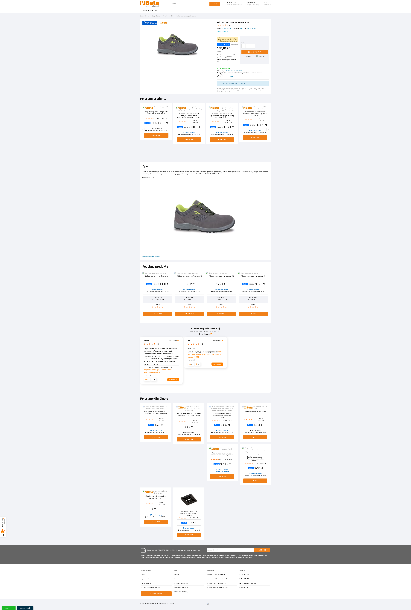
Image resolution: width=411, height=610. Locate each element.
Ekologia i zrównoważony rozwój (150, 587)
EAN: (245, 29)
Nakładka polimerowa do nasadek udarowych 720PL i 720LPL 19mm (189, 415)
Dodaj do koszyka (254, 52)
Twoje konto (251, 2)
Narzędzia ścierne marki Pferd (216, 575)
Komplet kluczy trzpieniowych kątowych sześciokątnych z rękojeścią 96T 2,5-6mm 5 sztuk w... (189, 115)
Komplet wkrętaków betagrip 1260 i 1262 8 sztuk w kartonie (156, 113)
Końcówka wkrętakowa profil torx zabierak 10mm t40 (155, 497)
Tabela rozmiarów (222, 31)
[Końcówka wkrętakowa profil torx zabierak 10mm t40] (156, 492)
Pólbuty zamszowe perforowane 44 (157, 276)
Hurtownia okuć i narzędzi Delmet (217, 579)
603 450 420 (231, 2)
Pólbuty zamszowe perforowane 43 (189, 276)
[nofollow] (260, 56)
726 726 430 (245, 579)
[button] (147, 379)
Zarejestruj (255, 5)
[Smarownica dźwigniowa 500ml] (255, 408)
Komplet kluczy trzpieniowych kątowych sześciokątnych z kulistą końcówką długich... (222, 115)
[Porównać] (168, 108)
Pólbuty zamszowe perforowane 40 (221, 276)
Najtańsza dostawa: (223, 77)
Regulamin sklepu (146, 579)
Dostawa (176, 575)
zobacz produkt (173, 379)
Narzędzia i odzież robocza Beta (216, 583)
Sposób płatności (179, 579)
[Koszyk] (261, 4)
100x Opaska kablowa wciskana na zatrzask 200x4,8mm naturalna (155, 413)
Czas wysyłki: (221, 71)
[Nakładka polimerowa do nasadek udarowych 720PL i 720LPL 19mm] (189, 409)
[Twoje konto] (244, 4)
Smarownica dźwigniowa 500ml (255, 412)
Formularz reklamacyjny (181, 592)
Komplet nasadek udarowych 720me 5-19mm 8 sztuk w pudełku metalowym (255, 113)
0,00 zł (266, 2)
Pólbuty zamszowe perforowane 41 (253, 276)
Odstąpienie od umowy (181, 583)
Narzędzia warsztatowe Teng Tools (217, 587)
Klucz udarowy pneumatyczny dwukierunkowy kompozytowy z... (222, 454)
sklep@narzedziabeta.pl (234, 5)
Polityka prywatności (147, 583)
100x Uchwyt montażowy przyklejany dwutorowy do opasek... (222, 415)
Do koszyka (156, 135)
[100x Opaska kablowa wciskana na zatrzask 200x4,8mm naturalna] (156, 408)
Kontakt (143, 575)
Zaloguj (249, 5)
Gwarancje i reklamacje (181, 587)
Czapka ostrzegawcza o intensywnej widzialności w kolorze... (255, 458)
